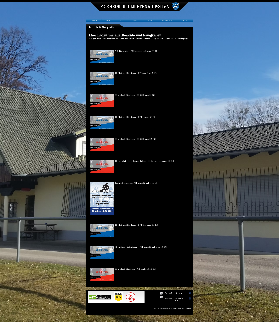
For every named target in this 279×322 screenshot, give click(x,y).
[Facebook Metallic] (161, 293)
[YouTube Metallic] (161, 297)
